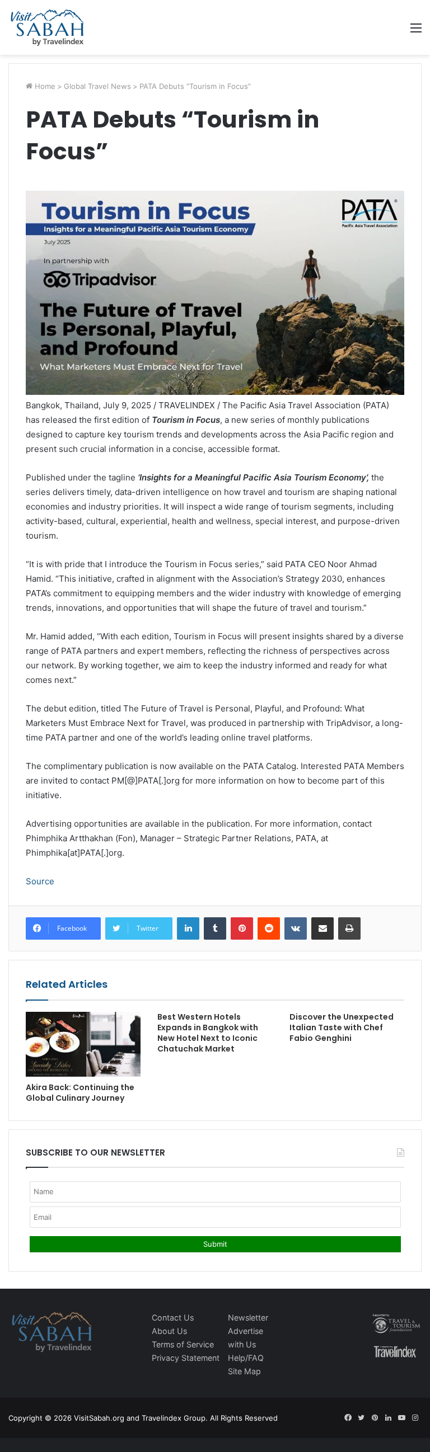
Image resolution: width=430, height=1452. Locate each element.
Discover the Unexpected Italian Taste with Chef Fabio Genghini (341, 1027)
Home (43, 86)
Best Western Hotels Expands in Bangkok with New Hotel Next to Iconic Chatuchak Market (207, 1032)
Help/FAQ (246, 1358)
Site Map (244, 1371)
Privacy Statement (185, 1358)
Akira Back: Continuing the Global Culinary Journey (80, 1093)
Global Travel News (97, 86)
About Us (169, 1331)
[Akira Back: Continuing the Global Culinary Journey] (83, 1044)
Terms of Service (183, 1344)
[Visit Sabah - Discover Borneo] (46, 27)
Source (40, 881)
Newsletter (248, 1317)
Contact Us (173, 1317)
